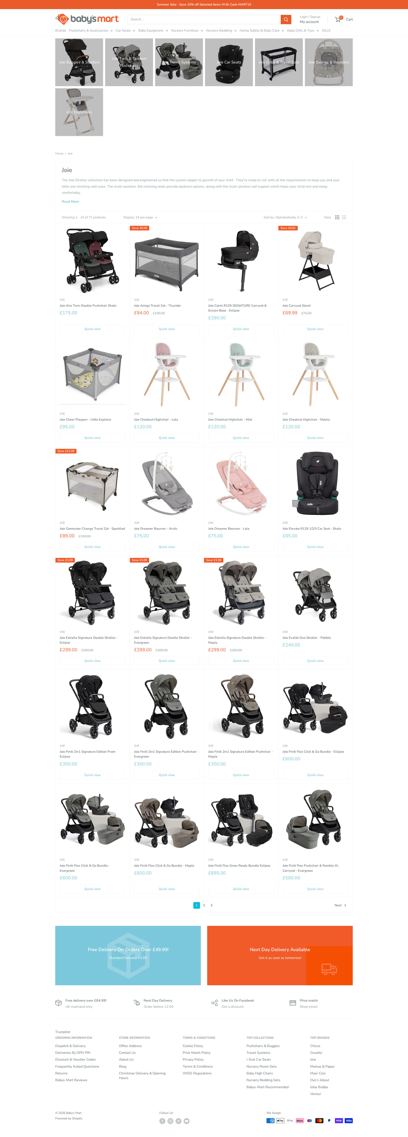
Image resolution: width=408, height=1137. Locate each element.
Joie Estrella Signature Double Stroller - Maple (237, 640)
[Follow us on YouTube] (187, 1121)
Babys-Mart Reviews (71, 1080)
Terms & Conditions (198, 1066)
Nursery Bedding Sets (263, 1080)
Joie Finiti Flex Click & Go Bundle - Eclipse (313, 752)
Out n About (319, 1080)
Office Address (130, 1046)
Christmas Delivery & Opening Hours (142, 1075)
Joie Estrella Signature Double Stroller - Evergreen (163, 640)
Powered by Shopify (68, 1118)
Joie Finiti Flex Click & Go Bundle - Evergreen (85, 868)
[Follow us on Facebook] (162, 1121)
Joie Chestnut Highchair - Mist (230, 419)
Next (338, 905)
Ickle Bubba (319, 1087)
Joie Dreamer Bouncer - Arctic (155, 528)
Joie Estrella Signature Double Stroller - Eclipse (89, 640)
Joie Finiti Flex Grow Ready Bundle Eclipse (239, 865)
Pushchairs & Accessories (88, 30)
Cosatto (316, 1052)
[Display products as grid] (337, 217)
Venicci (315, 1094)
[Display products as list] (344, 217)
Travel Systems (258, 1052)
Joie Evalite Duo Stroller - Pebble (307, 638)
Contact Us (127, 1052)
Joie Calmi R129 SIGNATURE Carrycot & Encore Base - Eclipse (237, 308)
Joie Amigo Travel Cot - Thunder (157, 305)
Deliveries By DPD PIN (72, 1052)
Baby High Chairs (259, 1073)
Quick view (92, 329)
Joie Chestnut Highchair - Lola (156, 419)
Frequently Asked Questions (77, 1066)
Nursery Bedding (219, 30)
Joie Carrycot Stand (296, 305)
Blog (122, 1066)
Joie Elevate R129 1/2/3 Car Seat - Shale (312, 528)
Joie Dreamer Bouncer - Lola (228, 528)
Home (59, 154)
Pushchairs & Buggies (263, 1046)
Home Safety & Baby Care (259, 30)
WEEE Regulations (197, 1073)
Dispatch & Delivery (70, 1046)
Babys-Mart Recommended (267, 1087)
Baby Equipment (150, 30)
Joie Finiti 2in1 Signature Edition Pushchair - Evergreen (166, 754)
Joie (70, 154)
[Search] (286, 19)
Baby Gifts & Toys (300, 30)
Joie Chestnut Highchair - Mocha (306, 419)
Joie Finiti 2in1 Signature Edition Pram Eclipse (87, 754)
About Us (126, 1059)
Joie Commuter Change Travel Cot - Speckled (92, 528)
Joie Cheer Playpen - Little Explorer (85, 419)
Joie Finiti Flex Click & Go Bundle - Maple (164, 865)
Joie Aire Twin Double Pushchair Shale (88, 305)
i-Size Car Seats (258, 1059)
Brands (60, 30)
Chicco (315, 1046)
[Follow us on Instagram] (170, 1121)
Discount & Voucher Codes (75, 1059)
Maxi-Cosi (318, 1073)
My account (309, 21)
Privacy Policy (193, 1059)
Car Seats (123, 30)
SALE (326, 30)
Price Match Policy (197, 1052)
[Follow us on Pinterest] (178, 1121)
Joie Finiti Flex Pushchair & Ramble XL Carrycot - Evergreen (311, 868)
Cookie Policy (193, 1046)
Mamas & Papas (322, 1066)
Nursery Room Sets (261, 1066)
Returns (61, 1073)
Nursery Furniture (184, 30)
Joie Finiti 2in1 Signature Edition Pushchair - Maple (240, 754)
